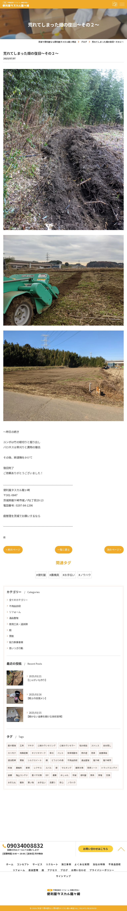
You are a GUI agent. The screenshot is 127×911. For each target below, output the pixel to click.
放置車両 (103, 752)
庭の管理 (12, 745)
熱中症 (84, 752)
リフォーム (15, 612)
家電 (100, 775)
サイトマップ (63, 876)
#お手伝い (69, 575)
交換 (108, 775)
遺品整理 (13, 618)
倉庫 (10, 775)
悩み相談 (83, 745)
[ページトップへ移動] (121, 848)
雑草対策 (79, 767)
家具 (92, 775)
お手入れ (12, 782)
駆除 (22, 782)
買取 (11, 636)
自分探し (107, 745)
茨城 (74, 775)
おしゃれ (64, 775)
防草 (93, 752)
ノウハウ (71, 782)
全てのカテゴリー (18, 600)
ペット (61, 752)
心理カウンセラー (67, 745)
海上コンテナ (22, 775)
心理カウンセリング (47, 745)
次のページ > (114, 549)
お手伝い (42, 782)
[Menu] (122, 4)
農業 (55, 775)
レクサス (38, 767)
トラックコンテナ (109, 767)
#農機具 (54, 575)
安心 (62, 782)
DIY (47, 775)
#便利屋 (41, 575)
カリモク (12, 752)
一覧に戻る (63, 549)
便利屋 (83, 775)
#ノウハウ (85, 575)
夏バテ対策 (37, 775)
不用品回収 (15, 606)
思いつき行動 (16, 648)
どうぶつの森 (58, 760)
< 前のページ (13, 549)
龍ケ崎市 (107, 760)
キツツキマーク (39, 752)
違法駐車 (12, 760)
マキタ (31, 745)
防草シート (92, 767)
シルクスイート (35, 760)
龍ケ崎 (96, 760)
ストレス (95, 745)
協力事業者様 (16, 642)
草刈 (52, 752)
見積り (53, 782)
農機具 (19, 767)
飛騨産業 (24, 752)
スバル (49, 767)
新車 (28, 767)
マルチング (66, 767)
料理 (10, 767)
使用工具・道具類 (18, 624)
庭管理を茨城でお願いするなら (21, 516)
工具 (22, 745)
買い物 (31, 782)
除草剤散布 (72, 752)
